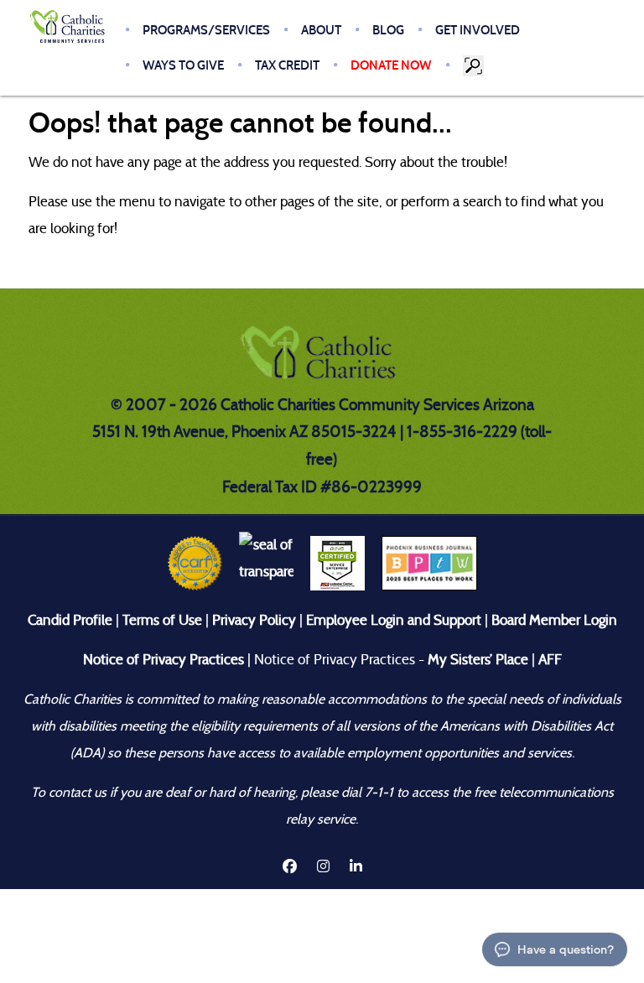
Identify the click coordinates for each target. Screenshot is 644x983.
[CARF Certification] (195, 562)
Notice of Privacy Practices (163, 659)
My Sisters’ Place (476, 659)
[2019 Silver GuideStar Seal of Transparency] (266, 562)
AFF (550, 659)
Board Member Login (554, 620)
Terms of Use (162, 620)
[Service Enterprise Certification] (337, 562)
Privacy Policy (254, 620)
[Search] (474, 65)
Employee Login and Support (393, 620)
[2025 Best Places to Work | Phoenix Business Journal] (429, 562)
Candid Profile (70, 620)
